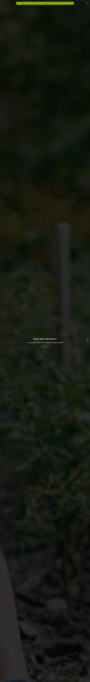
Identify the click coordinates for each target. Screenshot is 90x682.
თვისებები (64, 3)
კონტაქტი (70, 3)
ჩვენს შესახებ (26, 3)
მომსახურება (38, 3)
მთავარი (19, 3)
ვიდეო (45, 346)
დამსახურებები (57, 3)
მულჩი (32, 3)
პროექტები (49, 3)
